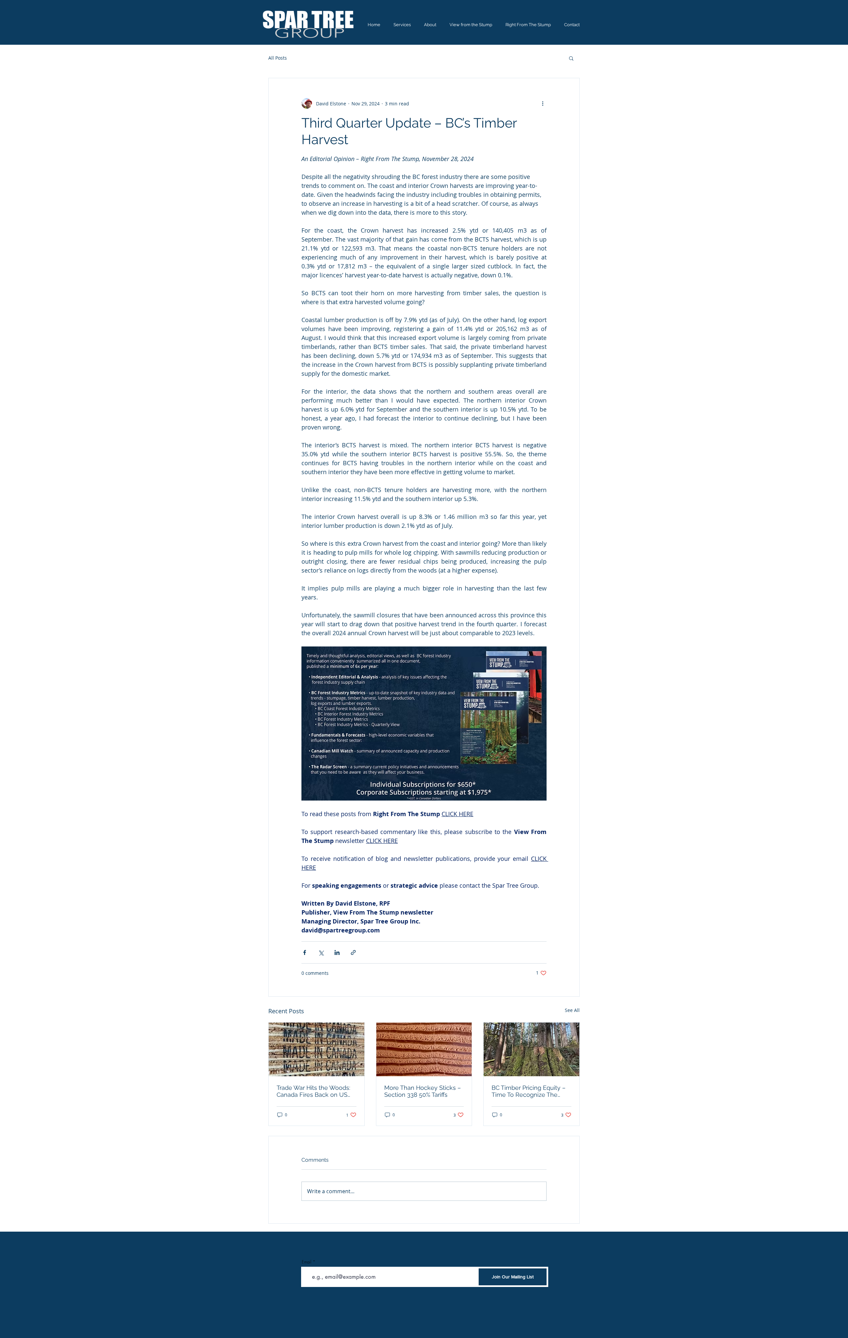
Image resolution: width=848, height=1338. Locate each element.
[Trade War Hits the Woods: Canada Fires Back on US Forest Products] (316, 1049)
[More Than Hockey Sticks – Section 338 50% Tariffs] (424, 1049)
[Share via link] (353, 952)
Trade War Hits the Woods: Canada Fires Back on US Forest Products (313, 1091)
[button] (571, 58)
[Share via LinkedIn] (337, 952)
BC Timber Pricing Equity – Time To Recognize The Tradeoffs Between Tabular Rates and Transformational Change (530, 1091)
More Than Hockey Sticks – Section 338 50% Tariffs (422, 1091)
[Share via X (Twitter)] (321, 952)
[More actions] (543, 103)
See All (572, 1010)
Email (306, 1262)
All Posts (277, 58)
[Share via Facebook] (304, 952)
